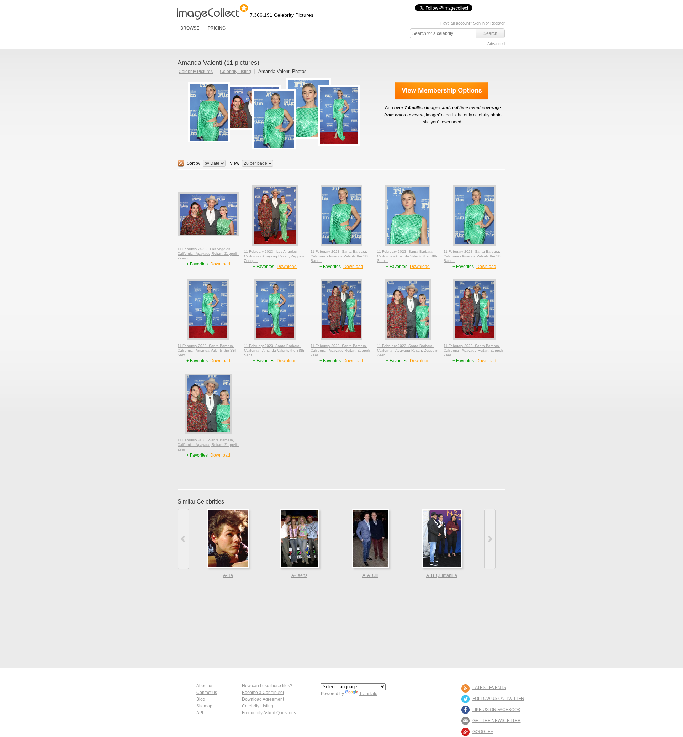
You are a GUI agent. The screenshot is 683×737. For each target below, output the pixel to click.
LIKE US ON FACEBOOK (496, 709)
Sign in (479, 23)
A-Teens (299, 575)
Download (220, 264)
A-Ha (228, 575)
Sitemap (204, 706)
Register (497, 23)
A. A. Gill (370, 575)
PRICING (217, 28)
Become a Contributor (263, 692)
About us (204, 685)
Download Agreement (263, 699)
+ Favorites (197, 264)
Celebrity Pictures (196, 71)
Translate (368, 693)
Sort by (193, 163)
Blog (200, 699)
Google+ (482, 731)
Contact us (206, 692)
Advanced (496, 44)
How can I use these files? (267, 685)
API (199, 712)
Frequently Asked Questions (269, 712)
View (234, 163)
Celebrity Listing (235, 71)
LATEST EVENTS (489, 687)
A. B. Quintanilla (441, 575)
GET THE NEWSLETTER (496, 720)
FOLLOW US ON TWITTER (498, 698)
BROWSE (189, 28)
